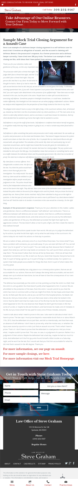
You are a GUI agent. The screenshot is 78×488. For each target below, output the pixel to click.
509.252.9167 (64, 10)
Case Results (29, 464)
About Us (30, 485)
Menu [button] (12, 485)
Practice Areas (66, 485)
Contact (47, 485)
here (46, 353)
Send (39, 407)
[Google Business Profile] (39, 5)
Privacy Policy (54, 464)
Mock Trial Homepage (59, 358)
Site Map (42, 464)
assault (59, 349)
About (7, 464)
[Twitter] (2, 5)
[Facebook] (75, 5)
